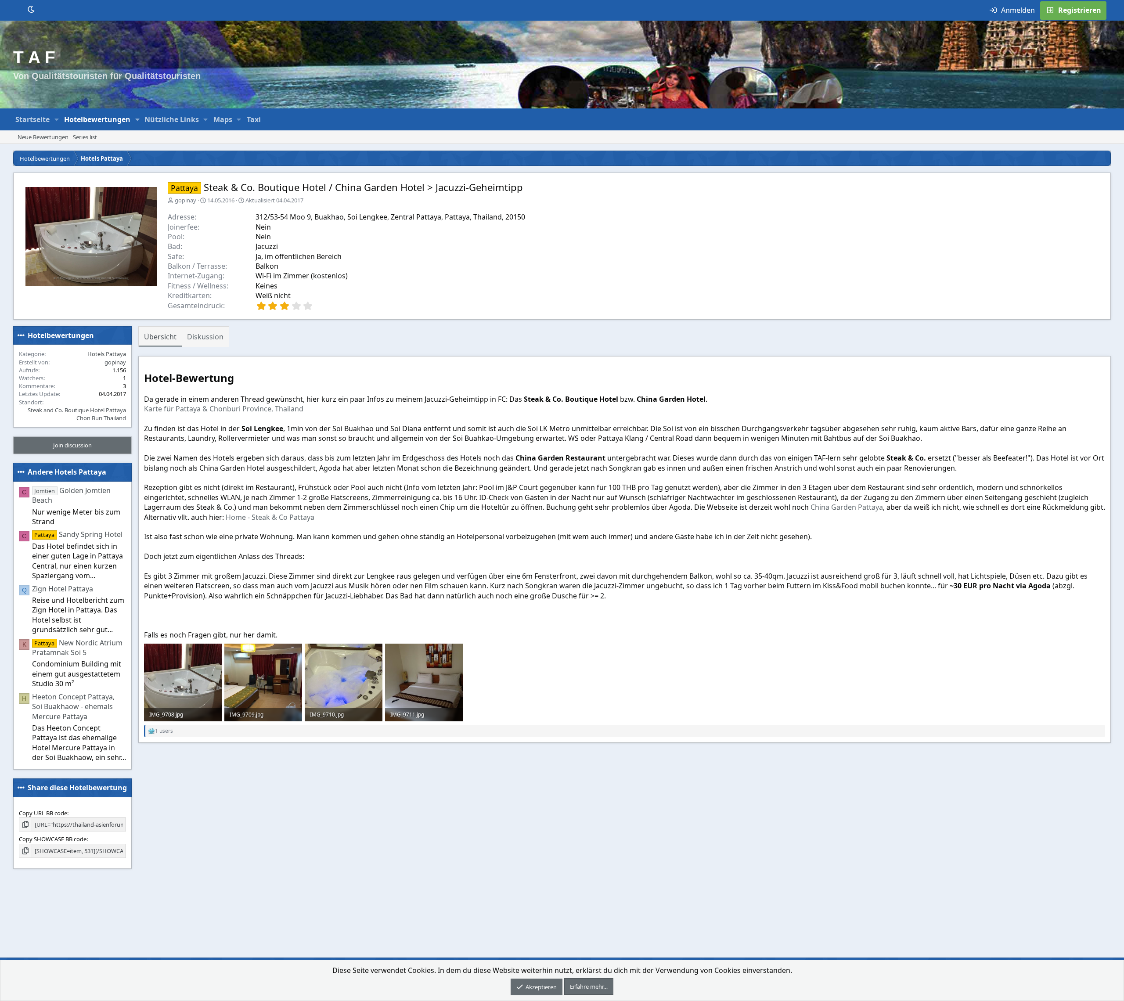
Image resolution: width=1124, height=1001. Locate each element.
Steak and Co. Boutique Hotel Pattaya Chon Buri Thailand (77, 414)
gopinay (185, 200)
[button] (57, 119)
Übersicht (160, 337)
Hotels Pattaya (106, 354)
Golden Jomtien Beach (71, 495)
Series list (85, 137)
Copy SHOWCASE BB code (52, 839)
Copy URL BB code (43, 813)
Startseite (32, 119)
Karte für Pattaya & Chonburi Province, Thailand (223, 409)
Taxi (254, 119)
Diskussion (205, 337)
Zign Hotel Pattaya (62, 589)
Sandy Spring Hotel (78, 534)
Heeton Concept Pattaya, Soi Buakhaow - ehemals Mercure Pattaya (73, 706)
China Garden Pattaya (847, 507)
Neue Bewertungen (43, 137)
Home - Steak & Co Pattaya (270, 517)
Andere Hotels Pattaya (67, 472)
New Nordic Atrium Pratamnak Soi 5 (77, 647)
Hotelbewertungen (97, 119)
